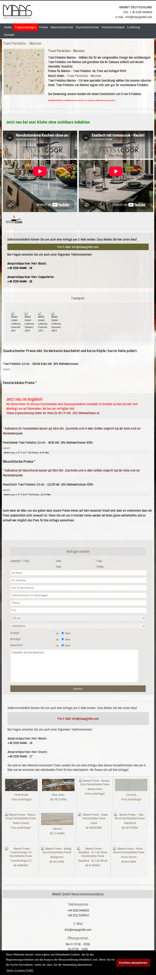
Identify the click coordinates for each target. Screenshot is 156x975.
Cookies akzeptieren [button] (133, 962)
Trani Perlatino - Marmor (66, 50)
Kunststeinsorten (87, 27)
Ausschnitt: (16, 645)
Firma (99, 566)
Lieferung (133, 27)
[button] (20, 970)
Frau (99, 561)
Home (8, 27)
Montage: (15, 639)
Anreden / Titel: (19, 561)
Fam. (58, 566)
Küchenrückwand (113, 27)
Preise (43, 27)
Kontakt (9, 35)
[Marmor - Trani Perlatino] (24, 93)
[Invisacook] (14, 225)
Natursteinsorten (62, 27)
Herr (58, 561)
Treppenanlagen (26, 27)
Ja (56, 633)
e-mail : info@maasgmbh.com (133, 17)
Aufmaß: (15, 633)
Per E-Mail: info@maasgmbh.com (78, 247)
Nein (67, 633)
